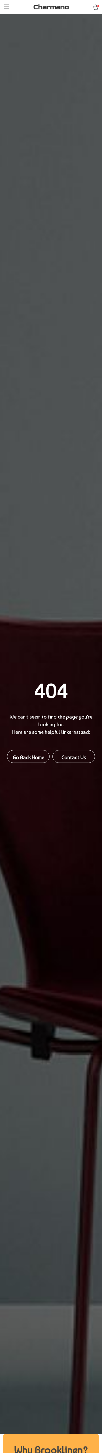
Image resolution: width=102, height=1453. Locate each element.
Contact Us (73, 757)
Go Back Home (28, 757)
